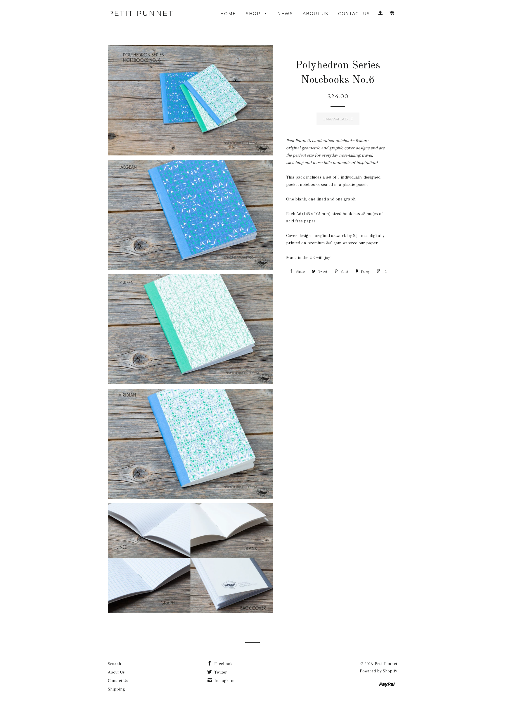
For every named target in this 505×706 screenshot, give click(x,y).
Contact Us (354, 13)
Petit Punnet (141, 13)
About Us (315, 13)
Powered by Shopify (378, 671)
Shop (254, 13)
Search (114, 663)
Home (228, 13)
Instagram (224, 680)
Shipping (116, 689)
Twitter (220, 672)
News (285, 13)
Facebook (223, 663)
